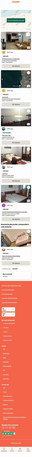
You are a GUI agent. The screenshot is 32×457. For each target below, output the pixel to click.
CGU (4, 370)
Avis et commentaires (8, 413)
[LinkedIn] (13, 427)
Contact (5, 392)
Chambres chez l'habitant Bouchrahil (11, 285)
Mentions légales (7, 366)
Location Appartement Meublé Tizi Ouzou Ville (14, 212)
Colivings (5, 331)
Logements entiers (7, 340)
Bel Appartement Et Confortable (11, 59)
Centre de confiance (8, 408)
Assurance (5, 404)
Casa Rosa (4, 173)
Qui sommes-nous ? (7, 396)
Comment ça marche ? (8, 400)
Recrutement (6, 353)
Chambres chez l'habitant (9, 323)
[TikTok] (10, 427)
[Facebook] (3, 427)
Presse (4, 357)
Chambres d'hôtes (7, 336)
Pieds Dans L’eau (6, 135)
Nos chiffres (5, 374)
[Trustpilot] (8, 435)
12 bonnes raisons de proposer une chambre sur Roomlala (14, 418)
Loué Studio (5, 97)
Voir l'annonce (16, 66)
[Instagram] (6, 427)
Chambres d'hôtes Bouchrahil (9, 298)
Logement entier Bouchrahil (9, 302)
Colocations (6, 327)
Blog (4, 349)
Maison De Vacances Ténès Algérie (11, 256)
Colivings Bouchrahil (7, 294)
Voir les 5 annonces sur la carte (16, 20)
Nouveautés (6, 378)
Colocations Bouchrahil (8, 290)
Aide (4, 387)
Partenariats (6, 362)
